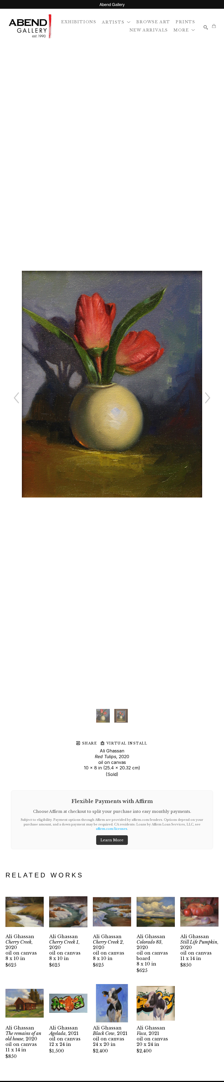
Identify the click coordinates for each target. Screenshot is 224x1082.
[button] (116, 22)
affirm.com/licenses (111, 829)
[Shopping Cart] (214, 26)
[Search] (206, 27)
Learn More (112, 840)
